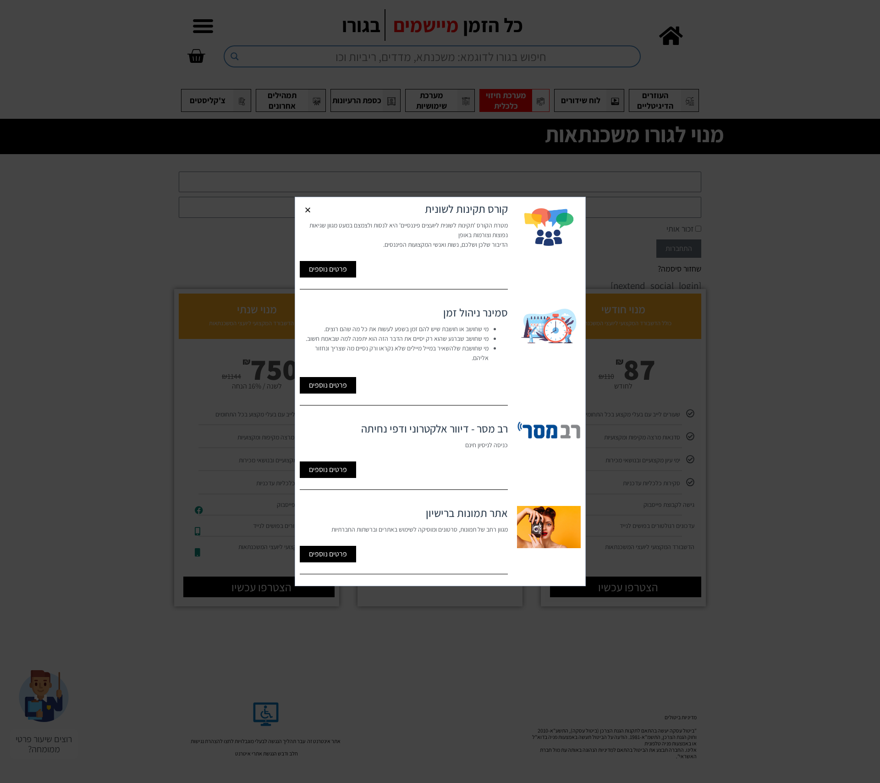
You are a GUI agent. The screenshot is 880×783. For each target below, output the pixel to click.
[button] (307, 209)
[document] (440, 391)
